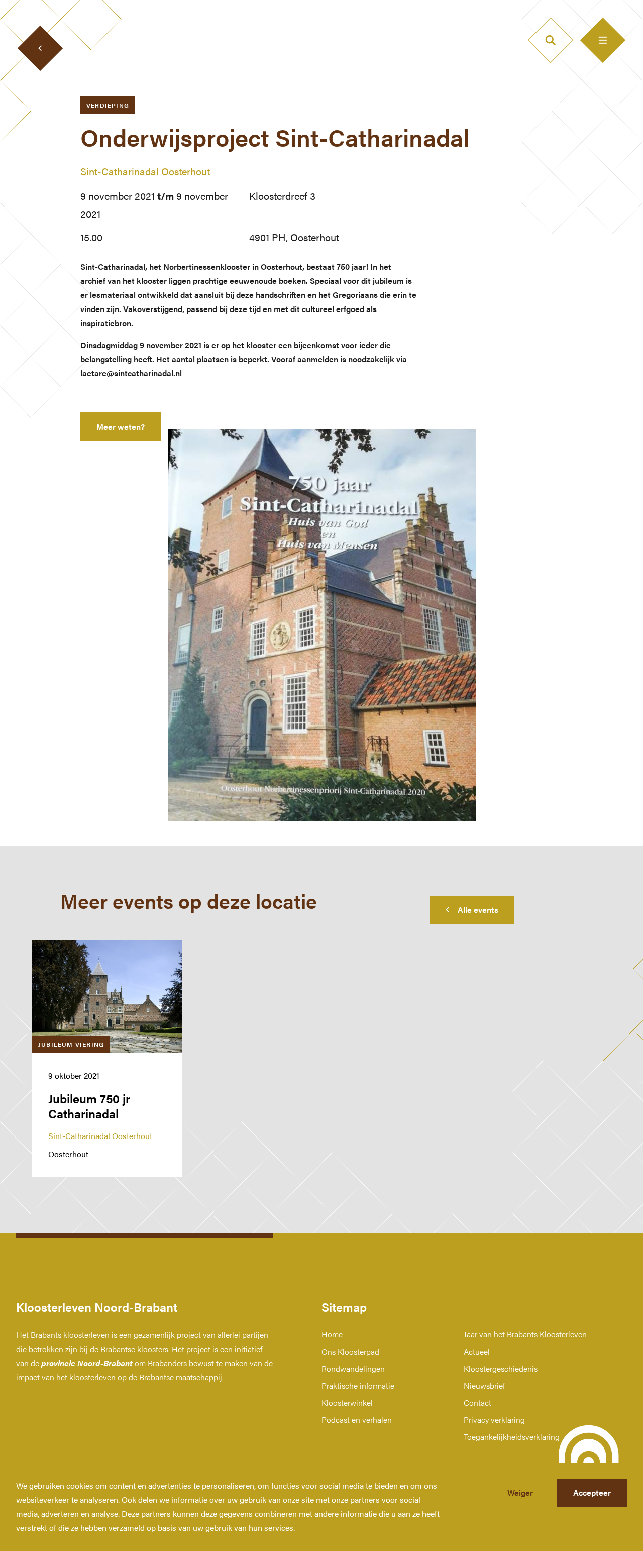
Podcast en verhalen (357, 1419)
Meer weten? (120, 426)
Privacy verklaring (494, 1419)
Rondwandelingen (353, 1368)
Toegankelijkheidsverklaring (512, 1436)
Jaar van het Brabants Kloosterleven (525, 1334)
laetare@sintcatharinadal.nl (131, 373)
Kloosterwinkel (347, 1402)
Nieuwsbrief (484, 1385)
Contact (477, 1402)
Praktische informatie (358, 1385)
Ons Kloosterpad (350, 1351)
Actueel (477, 1351)
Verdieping (107, 105)
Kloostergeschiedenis (501, 1368)
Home (332, 1334)
